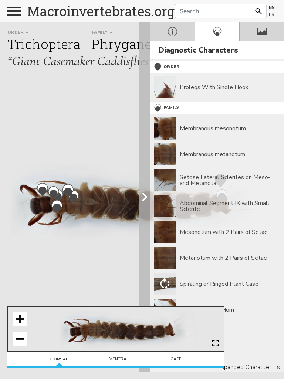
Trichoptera (44, 44)
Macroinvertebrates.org (101, 11)
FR (271, 14)
